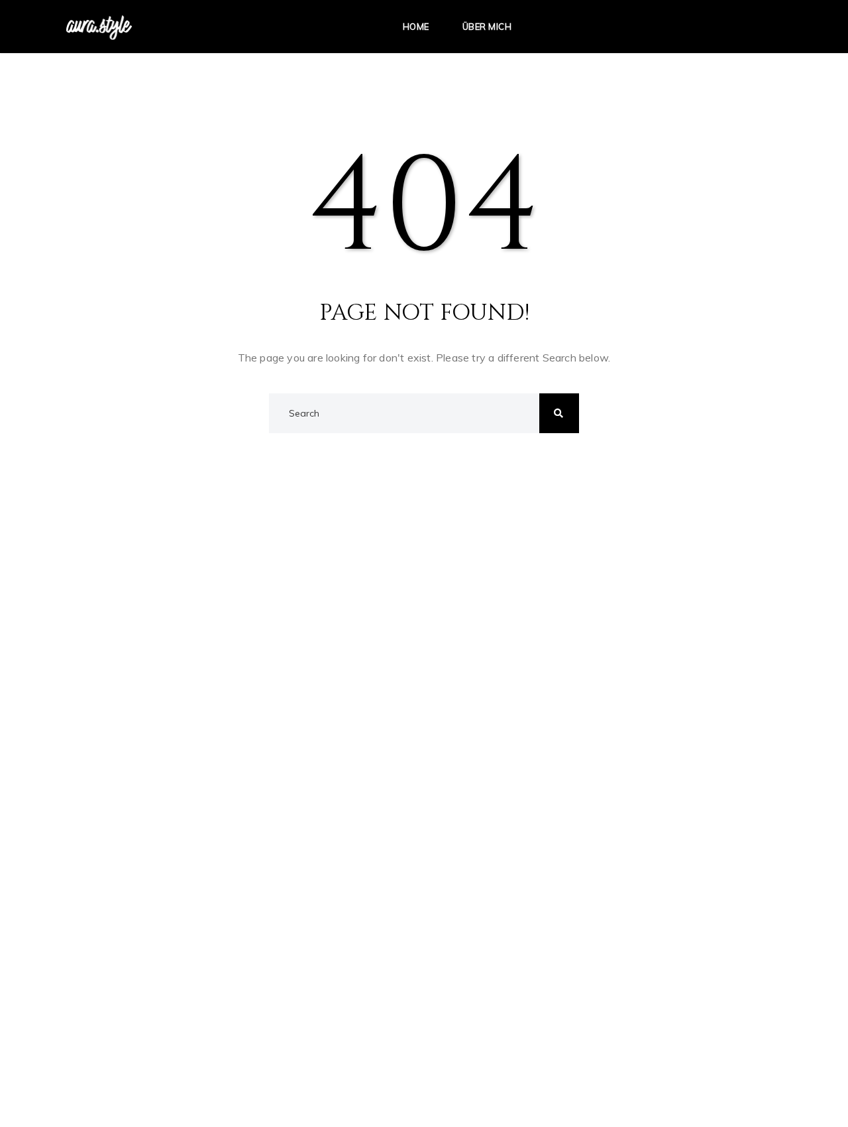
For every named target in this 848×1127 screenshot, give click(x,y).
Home (416, 26)
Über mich (487, 26)
